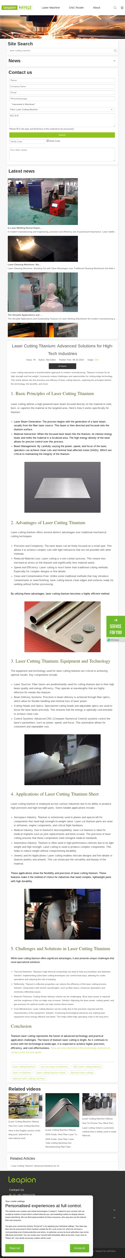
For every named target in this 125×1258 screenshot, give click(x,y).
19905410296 (26, 1195)
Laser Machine (51, 7)
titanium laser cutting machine (29, 1078)
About (96, 7)
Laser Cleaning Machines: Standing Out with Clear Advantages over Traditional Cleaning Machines (25, 257)
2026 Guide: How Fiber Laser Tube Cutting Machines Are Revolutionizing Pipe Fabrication (62, 1134)
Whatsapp (115, 640)
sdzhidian (111, 1251)
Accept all (79, 1248)
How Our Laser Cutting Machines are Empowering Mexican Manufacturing (25, 1126)
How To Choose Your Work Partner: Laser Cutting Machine (99, 1123)
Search (115, 50)
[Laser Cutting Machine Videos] (24, 1121)
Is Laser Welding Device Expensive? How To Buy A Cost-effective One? (25, 220)
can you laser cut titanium (54, 1066)
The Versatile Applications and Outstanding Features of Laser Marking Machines (25, 307)
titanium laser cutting (82, 1072)
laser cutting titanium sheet (51, 1072)
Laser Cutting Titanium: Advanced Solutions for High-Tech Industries (36, 1166)
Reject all (15, 1248)
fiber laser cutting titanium (87, 1066)
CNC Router (76, 7)
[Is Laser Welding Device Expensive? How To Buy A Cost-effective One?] (43, 217)
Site (97, 359)
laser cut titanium (22, 1072)
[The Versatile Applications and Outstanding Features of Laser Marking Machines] (43, 304)
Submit (62, 135)
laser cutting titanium (24, 1066)
